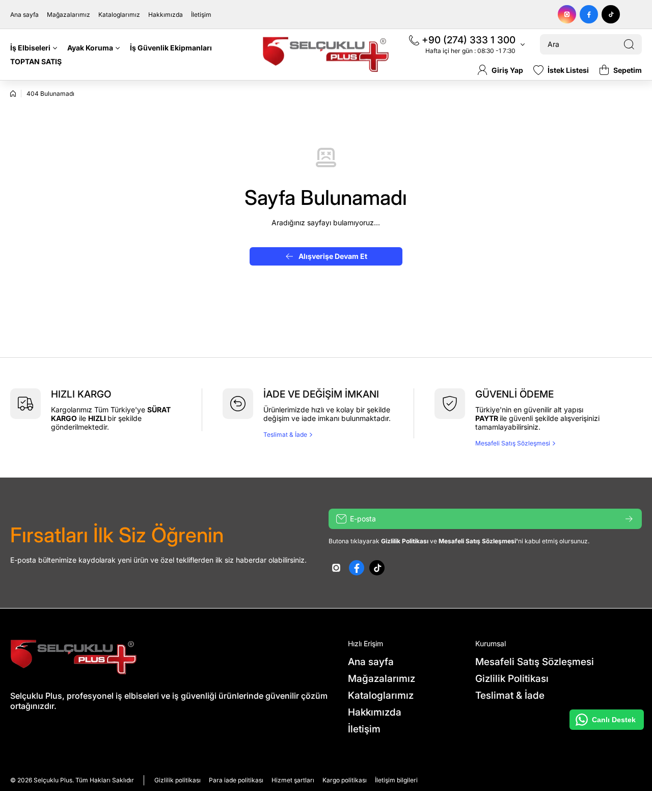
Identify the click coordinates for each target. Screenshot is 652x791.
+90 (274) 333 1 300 (468, 40)
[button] (620, 70)
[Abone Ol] (629, 519)
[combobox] (591, 44)
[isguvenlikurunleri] (326, 54)
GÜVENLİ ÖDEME (514, 394)
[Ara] (629, 44)
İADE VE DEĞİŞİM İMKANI (321, 394)
